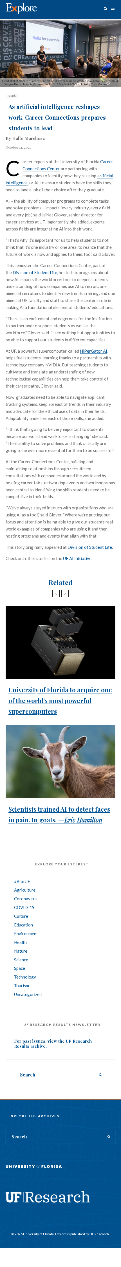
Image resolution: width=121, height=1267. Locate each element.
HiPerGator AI (93, 350)
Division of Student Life (35, 272)
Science (21, 959)
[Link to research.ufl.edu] (48, 1200)
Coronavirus (25, 898)
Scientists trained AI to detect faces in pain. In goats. (59, 814)
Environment (26, 933)
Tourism (21, 985)
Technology (25, 976)
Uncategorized (28, 994)
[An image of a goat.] (60, 761)
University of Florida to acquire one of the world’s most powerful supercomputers (60, 700)
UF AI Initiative (77, 558)
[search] (101, 1075)
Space (19, 968)
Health (20, 942)
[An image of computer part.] (60, 642)
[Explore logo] (21, 9)
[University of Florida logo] (34, 1170)
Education (23, 924)
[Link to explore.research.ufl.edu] (105, 9)
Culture (21, 916)
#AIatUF (12, 95)
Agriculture (24, 889)
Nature (20, 950)
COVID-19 (24, 907)
